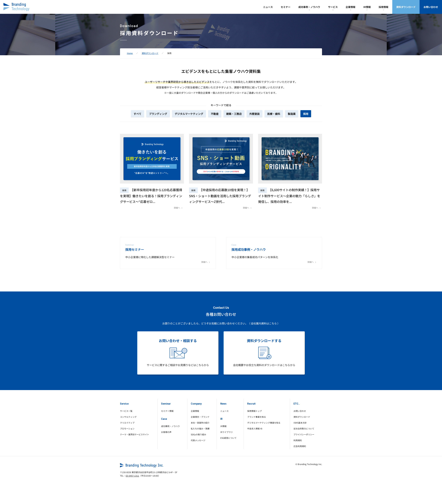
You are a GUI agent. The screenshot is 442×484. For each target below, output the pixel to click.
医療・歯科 (273, 114)
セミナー (285, 7)
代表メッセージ (198, 440)
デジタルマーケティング (189, 114)
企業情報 (350, 7)
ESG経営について (228, 437)
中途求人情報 (253, 428)
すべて (137, 114)
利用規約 (298, 440)
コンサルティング (128, 416)
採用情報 (383, 7)
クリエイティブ (127, 422)
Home (130, 53)
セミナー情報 (167, 410)
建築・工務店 (234, 114)
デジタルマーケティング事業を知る (263, 422)
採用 (305, 114)
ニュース (268, 7)
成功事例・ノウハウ (309, 7)
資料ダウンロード (406, 7)
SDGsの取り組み (198, 434)
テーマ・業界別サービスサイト (134, 434)
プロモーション (127, 428)
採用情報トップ (254, 410)
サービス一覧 (126, 410)
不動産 (215, 114)
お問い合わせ (431, 7)
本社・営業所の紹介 (200, 422)
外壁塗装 (254, 114)
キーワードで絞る (221, 105)
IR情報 (367, 7)
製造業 (292, 114)
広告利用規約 (300, 446)
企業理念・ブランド (200, 416)
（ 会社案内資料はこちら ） (264, 323)
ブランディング (158, 114)
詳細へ (177, 207)
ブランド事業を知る (256, 416)
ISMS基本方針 (300, 422)
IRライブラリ (226, 431)
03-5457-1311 (132, 475)
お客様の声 (166, 431)
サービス (333, 7)
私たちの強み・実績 (200, 428)
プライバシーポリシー (304, 434)
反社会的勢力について (304, 428)
